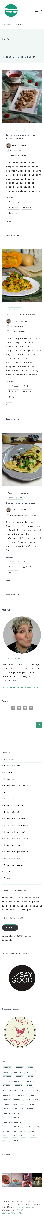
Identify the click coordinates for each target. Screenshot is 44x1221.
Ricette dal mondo (14, 818)
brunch (8, 772)
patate (31, 1104)
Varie (7, 871)
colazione (7, 1077)
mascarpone (20, 1095)
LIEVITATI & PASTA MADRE (12, 1213)
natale (27, 1100)
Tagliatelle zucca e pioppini (20, 314)
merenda (6, 1100)
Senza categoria (13, 865)
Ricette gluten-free (16, 825)
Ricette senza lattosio (18, 838)
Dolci (7, 792)
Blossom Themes (28, 1207)
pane (36, 1100)
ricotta (27, 1127)
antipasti (7, 1068)
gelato (24, 1091)
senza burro (19, 1131)
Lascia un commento (18, 156)
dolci (30, 1077)
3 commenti (32, 515)
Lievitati (10, 799)
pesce (5, 1109)
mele (32, 1095)
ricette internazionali (13, 1118)
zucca (15, 1140)
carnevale (16, 1072)
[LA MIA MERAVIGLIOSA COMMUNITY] (22, 960)
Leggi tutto (11, 235)
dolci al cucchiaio (11, 1081)
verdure (33, 1136)
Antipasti (10, 759)
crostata (20, 1077)
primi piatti (27, 1109)
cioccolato (30, 1072)
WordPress (21, 1210)
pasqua (6, 1104)
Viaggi (8, 878)
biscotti (20, 1068)
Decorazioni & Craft (16, 785)
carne (5, 1072)
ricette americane (11, 1113)
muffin (17, 1100)
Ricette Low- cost (14, 832)
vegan (23, 1136)
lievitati (7, 1095)
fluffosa (7, 1086)
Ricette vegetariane (18, 493)
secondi (6, 1131)
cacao (30, 1068)
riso (36, 1127)
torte (5, 1136)
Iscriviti (10, 927)
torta (31, 1131)
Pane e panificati (14, 805)
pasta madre (18, 1104)
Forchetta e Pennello (13, 658)
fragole (18, 1086)
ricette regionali (11, 1127)
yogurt (6, 1140)
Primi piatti (14, 309)
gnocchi (35, 1091)
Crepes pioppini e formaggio (20, 503)
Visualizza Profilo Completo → (22, 687)
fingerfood (29, 1081)
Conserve (9, 779)
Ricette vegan (12, 845)
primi (14, 1109)
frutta (29, 1086)
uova (14, 1136)
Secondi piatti (15, 130)
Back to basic (12, 766)
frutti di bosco (10, 1091)
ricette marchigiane (12, 1122)
